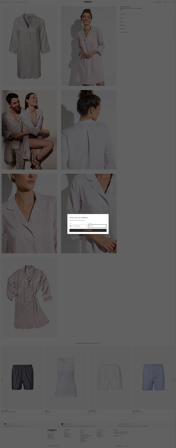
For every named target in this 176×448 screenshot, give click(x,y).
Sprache (90, 223)
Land (70, 223)
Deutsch (91, 226)
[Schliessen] (106, 216)
